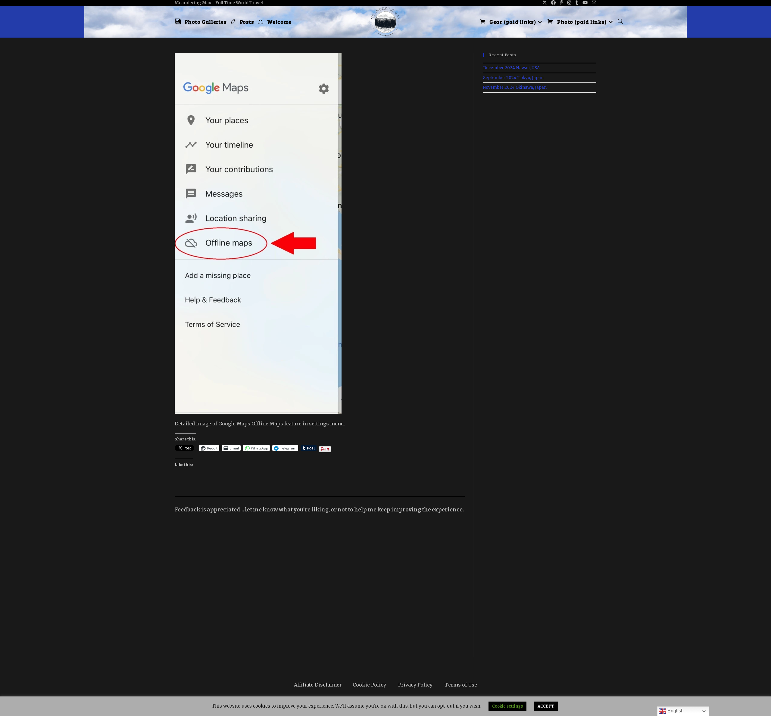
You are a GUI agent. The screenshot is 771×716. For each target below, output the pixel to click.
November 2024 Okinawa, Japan (515, 87)
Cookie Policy (369, 685)
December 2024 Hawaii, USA (511, 67)
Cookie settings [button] (507, 706)
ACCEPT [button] (546, 706)
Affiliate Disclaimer (318, 685)
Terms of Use (461, 685)
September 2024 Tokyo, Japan (513, 77)
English (675, 710)
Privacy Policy (415, 685)
